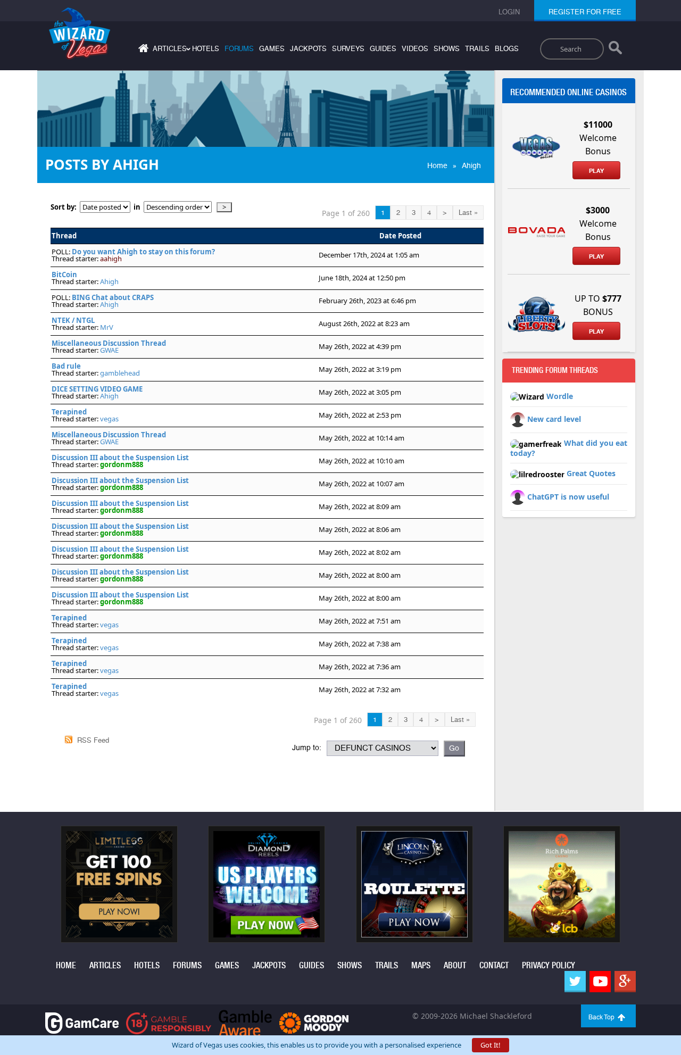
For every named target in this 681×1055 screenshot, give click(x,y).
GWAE (109, 350)
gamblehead (120, 373)
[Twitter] (575, 981)
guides (383, 49)
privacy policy (548, 965)
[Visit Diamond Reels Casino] (266, 883)
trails (477, 49)
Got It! (490, 1045)
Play (596, 171)
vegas (109, 418)
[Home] (142, 50)
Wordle (559, 396)
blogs (507, 49)
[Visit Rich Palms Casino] (562, 883)
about (455, 965)
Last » (468, 213)
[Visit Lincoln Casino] (414, 883)
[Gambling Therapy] (313, 1022)
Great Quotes (591, 473)
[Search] (615, 50)
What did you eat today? (568, 448)
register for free (585, 12)
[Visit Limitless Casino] (119, 883)
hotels (205, 49)
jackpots (308, 49)
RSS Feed (93, 740)
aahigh (111, 258)
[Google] (625, 981)
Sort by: (65, 207)
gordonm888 (121, 464)
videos (415, 49)
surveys (348, 49)
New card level (554, 419)
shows (447, 49)
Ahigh (471, 165)
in (137, 207)
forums (239, 49)
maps (420, 965)
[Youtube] (600, 981)
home (66, 965)
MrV (106, 327)
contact (494, 965)
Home (437, 165)
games (272, 49)
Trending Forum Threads (555, 370)
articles (105, 965)
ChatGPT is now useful (568, 497)
